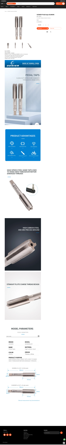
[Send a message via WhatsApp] (64, 439)
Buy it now (52, 28)
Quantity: (39, 24)
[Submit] (61, 433)
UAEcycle (6, 442)
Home (6, 11)
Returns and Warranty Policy (28, 434)
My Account (25, 438)
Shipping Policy (26, 433)
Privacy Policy (26, 437)
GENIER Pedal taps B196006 (12, 11)
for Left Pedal (39, 21)
